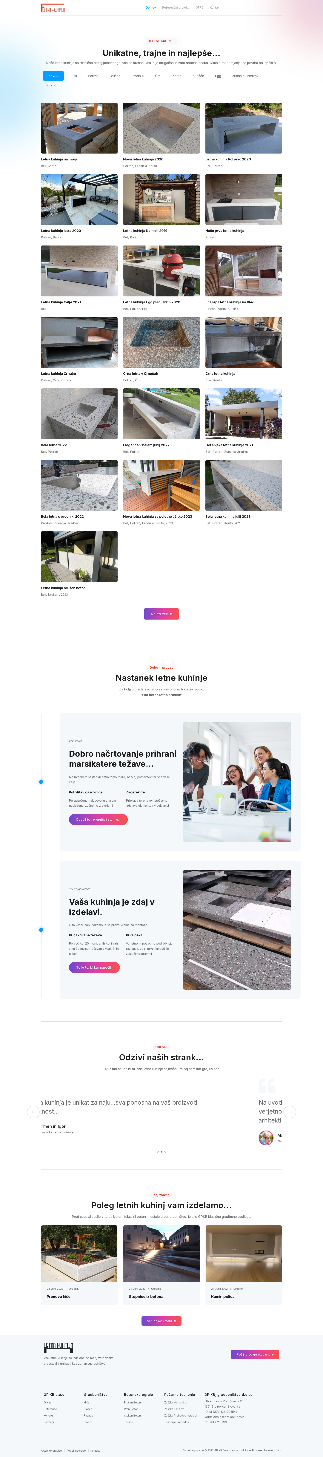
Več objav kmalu (160, 1321)
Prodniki (137, 76)
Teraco (128, 1422)
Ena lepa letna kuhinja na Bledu (230, 302)
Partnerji (49, 1422)
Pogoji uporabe (76, 1450)
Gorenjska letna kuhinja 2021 (229, 445)
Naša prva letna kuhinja (224, 231)
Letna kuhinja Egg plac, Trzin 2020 (151, 302)
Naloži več (160, 614)
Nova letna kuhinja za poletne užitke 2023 (157, 516)
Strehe (88, 1422)
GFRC (200, 7)
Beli (74, 76)
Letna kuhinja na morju (59, 159)
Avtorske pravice (51, 1450)
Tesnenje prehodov (176, 1422)
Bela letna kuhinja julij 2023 (228, 516)
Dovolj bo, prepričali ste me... (98, 819)
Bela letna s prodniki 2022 (62, 516)
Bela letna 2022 (54, 445)
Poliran (93, 76)
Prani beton (131, 1409)
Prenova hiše (58, 1296)
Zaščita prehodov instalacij (180, 1415)
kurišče (198, 76)
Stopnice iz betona (146, 1296)
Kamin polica (223, 1296)
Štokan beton (132, 1415)
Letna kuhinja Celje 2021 (61, 302)
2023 (50, 85)
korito (177, 76)
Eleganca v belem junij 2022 (146, 445)
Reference (50, 1409)
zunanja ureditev (245, 76)
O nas (47, 1402)
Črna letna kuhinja (220, 374)
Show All (53, 76)
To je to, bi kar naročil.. (94, 967)
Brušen (115, 76)
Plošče (88, 1409)
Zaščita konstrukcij (175, 1402)
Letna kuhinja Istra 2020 (61, 231)
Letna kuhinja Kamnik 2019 (145, 231)
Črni (158, 76)
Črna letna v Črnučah (140, 374)
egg (218, 76)
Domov (151, 7)
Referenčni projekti (175, 7)
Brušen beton (132, 1402)
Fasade (88, 1415)
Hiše (86, 1402)
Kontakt (215, 7)
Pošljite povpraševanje (254, 1354)
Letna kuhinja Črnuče (58, 374)
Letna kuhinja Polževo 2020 (228, 159)
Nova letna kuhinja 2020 (143, 159)
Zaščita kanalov (174, 1409)
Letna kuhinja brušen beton (63, 588)
